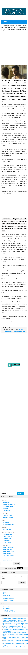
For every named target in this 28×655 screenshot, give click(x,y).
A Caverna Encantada (9, 524)
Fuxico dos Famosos (8, 598)
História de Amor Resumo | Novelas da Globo (15, 628)
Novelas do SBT (7, 549)
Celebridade (6, 540)
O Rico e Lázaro (7, 515)
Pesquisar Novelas (8, 610)
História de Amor (8, 506)
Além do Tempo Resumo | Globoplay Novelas (15, 618)
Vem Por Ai (6, 597)
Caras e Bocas (7, 542)
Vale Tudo (6, 502)
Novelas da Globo (8, 547)
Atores (5, 592)
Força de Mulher (8, 517)
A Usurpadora (7, 522)
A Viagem (5, 508)
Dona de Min (6, 510)
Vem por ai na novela (9, 555)
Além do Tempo (7, 534)
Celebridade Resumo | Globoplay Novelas (14, 621)
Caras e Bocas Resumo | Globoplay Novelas (14, 620)
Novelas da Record (8, 551)
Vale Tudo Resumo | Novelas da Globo (13, 626)
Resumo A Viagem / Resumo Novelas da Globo (15, 623)
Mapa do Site (6, 608)
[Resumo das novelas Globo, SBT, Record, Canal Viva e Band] (14, 8)
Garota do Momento (9, 504)
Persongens (6, 594)
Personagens (7, 558)
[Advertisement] (14, 47)
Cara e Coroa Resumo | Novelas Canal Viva (14, 646)
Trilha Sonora (7, 560)
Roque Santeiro (7, 536)
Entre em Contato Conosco (10, 607)
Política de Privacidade (9, 611)
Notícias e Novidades (8, 600)
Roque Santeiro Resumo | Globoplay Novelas (14, 632)
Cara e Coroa (7, 538)
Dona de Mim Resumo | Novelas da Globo (14, 624)
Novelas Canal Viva (8, 553)
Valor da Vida (7, 529)
